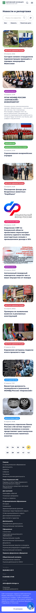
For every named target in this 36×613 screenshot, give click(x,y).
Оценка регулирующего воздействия (16, 547)
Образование (10, 143)
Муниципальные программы (13, 526)
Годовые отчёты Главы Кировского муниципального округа (15, 483)
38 (7, 453)
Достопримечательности (11, 515)
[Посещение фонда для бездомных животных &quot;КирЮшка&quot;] (18, 171)
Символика (7, 506)
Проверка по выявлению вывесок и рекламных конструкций (16, 313)
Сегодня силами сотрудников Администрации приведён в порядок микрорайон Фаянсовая (18, 60)
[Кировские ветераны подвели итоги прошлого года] (18, 332)
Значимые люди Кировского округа (15, 511)
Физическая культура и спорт (16, 147)
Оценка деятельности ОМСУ (13, 562)
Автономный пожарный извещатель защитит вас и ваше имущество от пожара (17, 275)
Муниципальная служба (11, 538)
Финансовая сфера (12, 418)
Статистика (7, 532)
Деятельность (7, 467)
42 (28, 453)
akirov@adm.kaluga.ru (11, 583)
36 (23, 447)
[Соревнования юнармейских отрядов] (18, 131)
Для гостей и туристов (11, 518)
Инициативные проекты (11, 559)
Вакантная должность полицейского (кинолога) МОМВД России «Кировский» (18, 388)
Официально (7, 529)
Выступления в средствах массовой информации (15, 487)
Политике (14, 603)
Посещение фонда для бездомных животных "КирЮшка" (15, 191)
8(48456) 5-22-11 (8, 570)
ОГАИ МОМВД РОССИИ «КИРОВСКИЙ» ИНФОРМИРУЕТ (15, 99)
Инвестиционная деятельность (14, 476)
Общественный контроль (12, 557)
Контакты (6, 474)
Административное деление (13, 508)
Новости (6, 469)
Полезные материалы (10, 496)
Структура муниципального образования (12, 535)
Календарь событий (10, 493)
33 (7, 447)
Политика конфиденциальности (10, 588)
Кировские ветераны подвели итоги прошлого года (18, 351)
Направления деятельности (13, 524)
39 (13, 453)
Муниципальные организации (13, 540)
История (6, 504)
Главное (5, 462)
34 (13, 447)
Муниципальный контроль (12, 550)
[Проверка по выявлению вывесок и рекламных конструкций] (18, 293)
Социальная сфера (12, 221)
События (6, 472)
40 (18, 453)
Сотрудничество (11, 380)
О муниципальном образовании (14, 465)
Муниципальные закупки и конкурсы (16, 545)
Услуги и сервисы (9, 498)
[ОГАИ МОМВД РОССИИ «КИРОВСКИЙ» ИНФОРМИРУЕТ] (18, 79)
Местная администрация (14, 50)
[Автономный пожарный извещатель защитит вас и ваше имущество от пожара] (18, 255)
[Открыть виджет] (30, 606)
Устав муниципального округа (13, 513)
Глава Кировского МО (10, 479)
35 (18, 447)
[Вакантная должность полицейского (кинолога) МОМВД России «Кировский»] (18, 368)
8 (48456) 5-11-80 (8, 577)
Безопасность (10, 91)
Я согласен (18, 609)
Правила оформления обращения (15, 553)
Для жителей (7, 491)
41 (23, 453)
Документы (7, 543)
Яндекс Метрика (7, 595)
